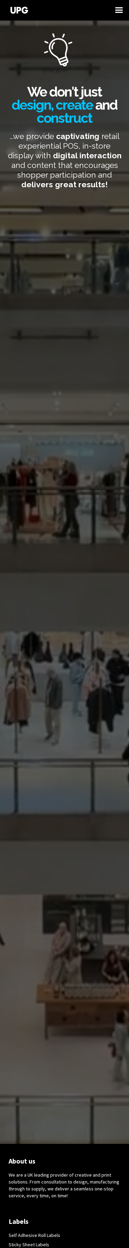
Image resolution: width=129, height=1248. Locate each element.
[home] (61, 10)
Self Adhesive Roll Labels (34, 1235)
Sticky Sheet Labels (29, 1244)
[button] (122, 10)
